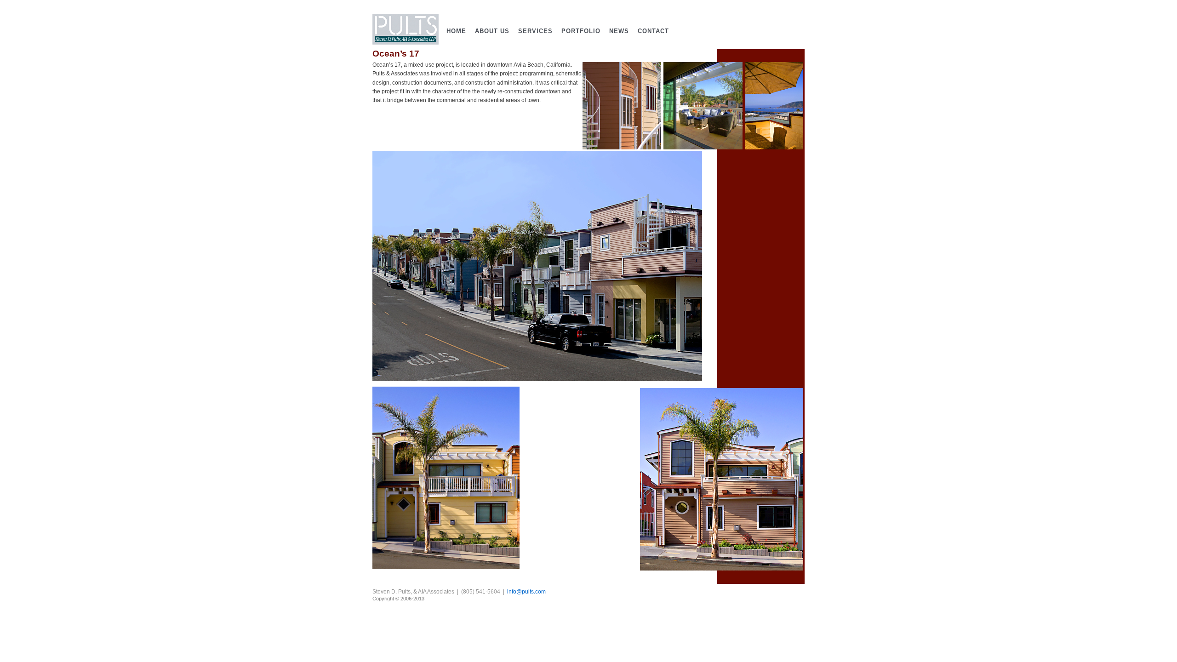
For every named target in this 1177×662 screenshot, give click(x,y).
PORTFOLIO (580, 31)
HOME (456, 31)
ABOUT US (492, 31)
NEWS (619, 31)
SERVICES (535, 31)
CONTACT (653, 31)
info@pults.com (526, 591)
